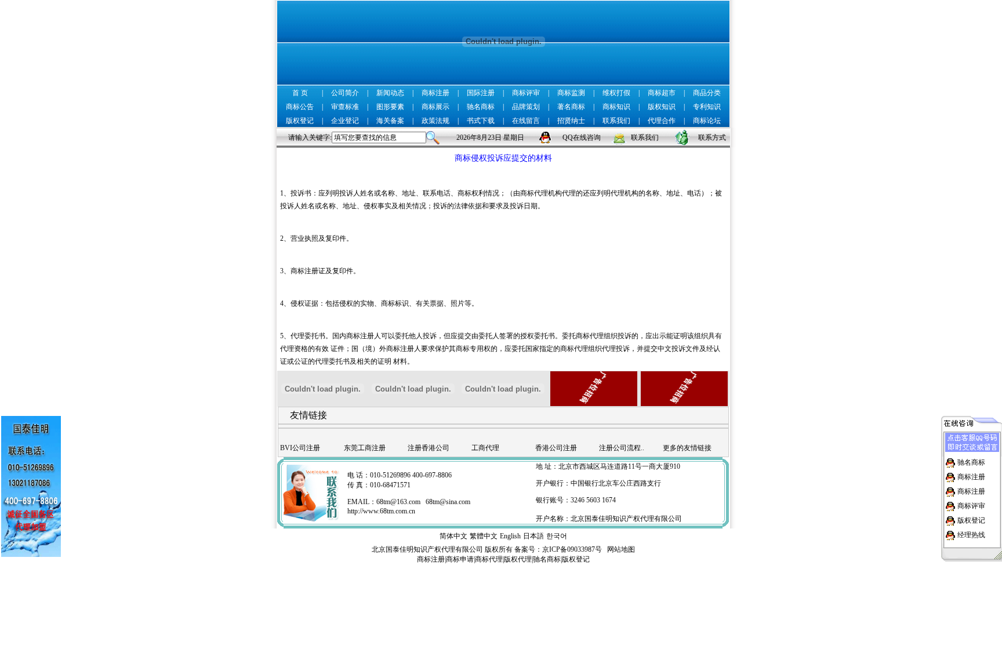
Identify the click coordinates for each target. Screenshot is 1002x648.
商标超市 (662, 93)
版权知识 (662, 107)
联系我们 (616, 121)
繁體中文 (484, 536)
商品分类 (707, 93)
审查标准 (345, 107)
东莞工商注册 (365, 448)
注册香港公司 (428, 448)
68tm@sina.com (448, 502)
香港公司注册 (556, 448)
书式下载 (481, 121)
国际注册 (481, 93)
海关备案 (390, 121)
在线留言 (526, 121)
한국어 (556, 536)
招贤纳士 (571, 121)
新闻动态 (390, 93)
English (510, 536)
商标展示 (435, 107)
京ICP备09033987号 (572, 549)
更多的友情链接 (687, 448)
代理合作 (662, 121)
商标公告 (300, 107)
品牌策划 (526, 107)
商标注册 (435, 93)
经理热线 (971, 535)
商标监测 (571, 93)
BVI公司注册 (300, 448)
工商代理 (485, 448)
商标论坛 (707, 121)
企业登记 (345, 121)
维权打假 (616, 93)
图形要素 (390, 107)
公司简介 (345, 93)
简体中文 (453, 536)
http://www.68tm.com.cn (381, 511)
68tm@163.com (398, 502)
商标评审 (526, 93)
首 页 (300, 93)
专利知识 (707, 107)
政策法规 (435, 121)
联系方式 (712, 137)
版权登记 (300, 121)
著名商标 (571, 107)
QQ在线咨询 (581, 137)
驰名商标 (481, 107)
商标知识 (616, 107)
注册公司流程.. (621, 448)
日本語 (533, 536)
